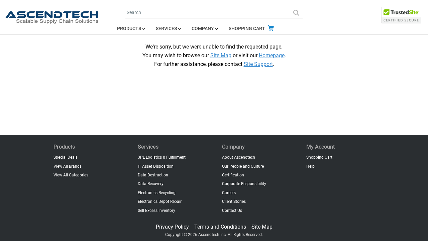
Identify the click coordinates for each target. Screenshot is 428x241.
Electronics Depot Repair (160, 201)
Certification (233, 175)
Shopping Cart (247, 28)
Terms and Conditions (220, 227)
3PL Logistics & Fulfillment (162, 157)
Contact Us (232, 210)
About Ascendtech (238, 157)
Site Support (258, 64)
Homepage (272, 55)
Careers (229, 192)
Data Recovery (151, 183)
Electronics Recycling (157, 192)
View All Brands (68, 166)
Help (310, 166)
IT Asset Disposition (156, 166)
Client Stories (234, 201)
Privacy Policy (172, 227)
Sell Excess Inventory (156, 210)
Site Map (220, 55)
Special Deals (66, 157)
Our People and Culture (243, 166)
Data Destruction (153, 175)
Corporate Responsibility (244, 183)
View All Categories (71, 175)
